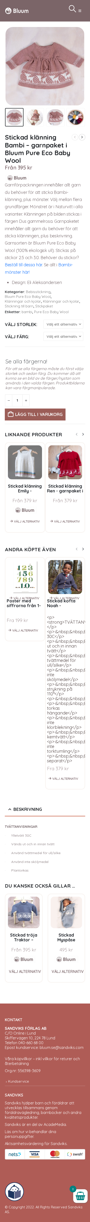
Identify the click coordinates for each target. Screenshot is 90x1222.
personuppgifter (19, 1136)
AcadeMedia (55, 1124)
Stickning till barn (19, 306)
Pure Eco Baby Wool (51, 312)
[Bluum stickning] (24, 959)
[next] (82, 137)
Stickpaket (44, 306)
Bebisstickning (38, 291)
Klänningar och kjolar (23, 301)
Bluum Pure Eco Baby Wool (28, 296)
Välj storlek (20, 324)
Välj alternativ (27, 521)
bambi (27, 312)
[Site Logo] (17, 10)
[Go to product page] (24, 912)
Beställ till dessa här (23, 264)
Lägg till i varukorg (39, 414)
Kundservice (18, 1081)
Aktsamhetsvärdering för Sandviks (36, 1143)
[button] (80, 11)
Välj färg (16, 336)
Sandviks (13, 1103)
